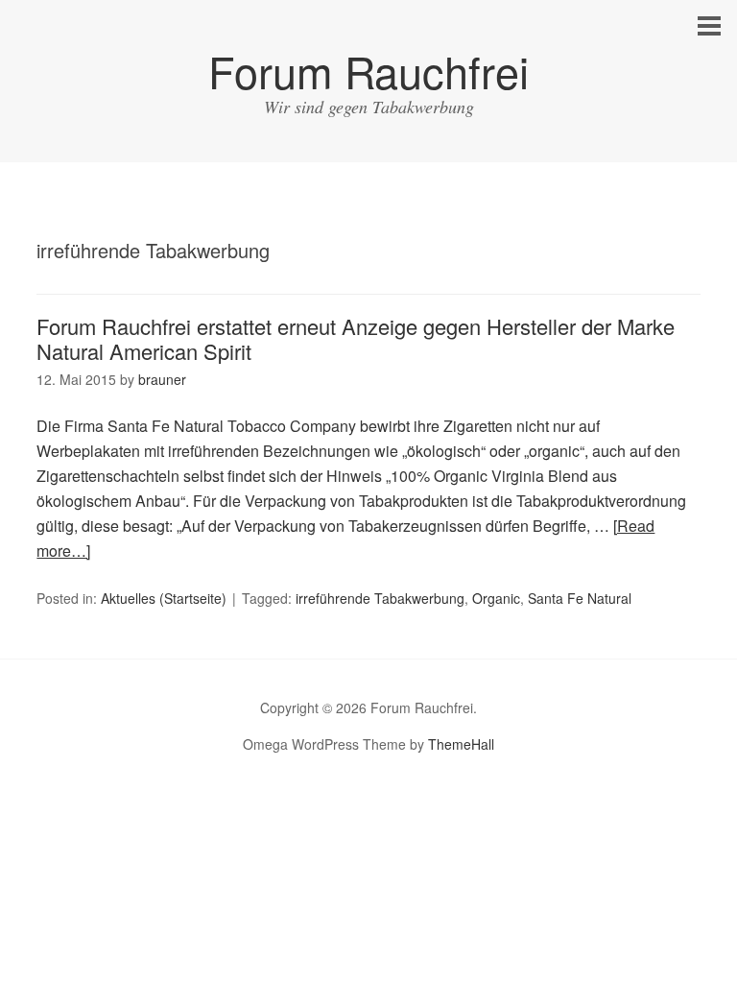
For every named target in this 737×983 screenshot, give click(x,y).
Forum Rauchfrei (368, 70)
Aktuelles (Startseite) (163, 598)
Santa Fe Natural (579, 598)
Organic (496, 598)
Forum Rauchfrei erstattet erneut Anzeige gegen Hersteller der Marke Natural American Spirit (355, 338)
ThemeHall (461, 744)
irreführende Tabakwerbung (380, 598)
